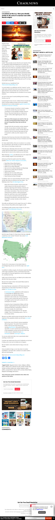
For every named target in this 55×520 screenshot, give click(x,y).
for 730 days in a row (11, 289)
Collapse (24, 365)
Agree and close (42, 512)
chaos (19, 365)
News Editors (13, 20)
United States (28, 370)
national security (16, 366)
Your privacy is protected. (38, 44)
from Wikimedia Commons (15, 209)
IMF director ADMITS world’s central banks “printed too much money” (45, 118)
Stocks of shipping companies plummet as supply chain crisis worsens (44, 158)
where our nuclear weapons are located (16, 160)
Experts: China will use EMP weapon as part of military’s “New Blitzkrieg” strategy (45, 171)
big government (14, 365)
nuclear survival (6, 368)
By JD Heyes (45, 66)
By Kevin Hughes (45, 73)
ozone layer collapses (19, 333)
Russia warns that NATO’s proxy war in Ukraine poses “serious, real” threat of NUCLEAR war (45, 164)
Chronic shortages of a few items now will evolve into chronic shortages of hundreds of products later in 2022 (45, 131)
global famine (12, 327)
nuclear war (13, 368)
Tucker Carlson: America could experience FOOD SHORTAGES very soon (45, 111)
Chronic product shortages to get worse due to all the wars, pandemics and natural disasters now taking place (45, 70)
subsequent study (9, 292)
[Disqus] (17, 448)
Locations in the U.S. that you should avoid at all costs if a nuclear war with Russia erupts (44, 77)
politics (3, 370)
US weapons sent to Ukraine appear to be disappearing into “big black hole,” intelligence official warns (45, 185)
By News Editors (45, 80)
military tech (8, 366)
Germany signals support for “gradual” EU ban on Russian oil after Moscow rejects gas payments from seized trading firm (45, 98)
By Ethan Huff (45, 58)
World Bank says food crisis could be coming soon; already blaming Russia (45, 152)
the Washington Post (18, 182)
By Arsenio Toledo (46, 107)
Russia (15, 370)
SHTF (18, 370)
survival (22, 370)
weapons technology (7, 371)
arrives (11, 154)
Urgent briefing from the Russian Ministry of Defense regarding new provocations (45, 124)
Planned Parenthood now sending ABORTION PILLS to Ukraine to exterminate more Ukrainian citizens (45, 84)
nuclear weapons (21, 368)
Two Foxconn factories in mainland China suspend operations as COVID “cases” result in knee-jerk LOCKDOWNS (45, 178)
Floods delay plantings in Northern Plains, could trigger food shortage (45, 146)
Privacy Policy (27, 515)
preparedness (9, 370)
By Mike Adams (45, 143)
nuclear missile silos (26, 366)
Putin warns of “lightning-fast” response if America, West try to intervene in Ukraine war (45, 105)
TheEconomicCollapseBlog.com (9, 84)
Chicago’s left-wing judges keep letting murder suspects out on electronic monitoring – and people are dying (45, 63)
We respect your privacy (21, 511)
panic (27, 368)
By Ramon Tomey (45, 181)
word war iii (15, 371)
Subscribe (48, 518)
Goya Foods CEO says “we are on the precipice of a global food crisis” (45, 56)
